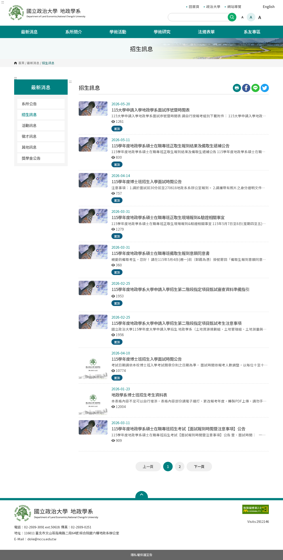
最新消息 (33, 63)
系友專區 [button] (252, 32)
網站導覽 (234, 6)
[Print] (237, 88)
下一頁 (199, 466)
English (269, 6)
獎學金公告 (31, 158)
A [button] (242, 17)
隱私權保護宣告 (141, 554)
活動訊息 (29, 125)
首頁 (21, 63)
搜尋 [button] (232, 17)
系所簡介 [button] (74, 32)
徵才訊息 (29, 136)
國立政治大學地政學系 (12, 8)
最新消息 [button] (30, 32)
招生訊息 (29, 114)
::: (2, 2)
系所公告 (29, 103)
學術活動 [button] (118, 32)
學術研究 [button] (162, 32)
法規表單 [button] (207, 32)
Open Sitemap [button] (141, 494)
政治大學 (213, 6)
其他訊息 (29, 147)
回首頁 (194, 6)
